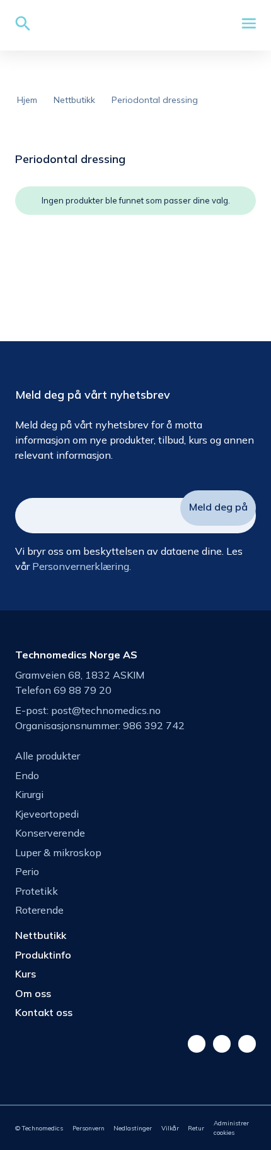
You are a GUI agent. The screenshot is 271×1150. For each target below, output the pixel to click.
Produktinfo (43, 954)
